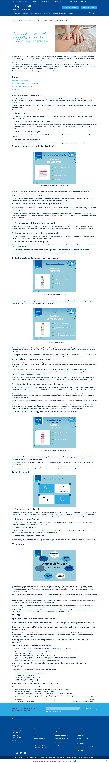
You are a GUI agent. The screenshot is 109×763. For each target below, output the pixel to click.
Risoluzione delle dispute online (85, 747)
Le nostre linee (36, 13)
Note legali (80, 750)
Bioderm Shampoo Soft (18, 348)
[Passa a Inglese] (37, 745)
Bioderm (25, 13)
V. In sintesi (15, 92)
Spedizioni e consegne (61, 735)
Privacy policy (80, 731)
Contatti (72, 13)
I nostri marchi (38, 742)
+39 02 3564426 (92, 1)
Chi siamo (17, 13)
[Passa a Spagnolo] (46, 747)
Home (14, 21)
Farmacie (47, 13)
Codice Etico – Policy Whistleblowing (83, 742)
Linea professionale (39, 738)
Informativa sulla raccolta (40, 761)
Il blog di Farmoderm (59, 13)
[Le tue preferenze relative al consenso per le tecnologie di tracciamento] (106, 760)
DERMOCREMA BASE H (20, 194)
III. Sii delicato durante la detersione (22, 86)
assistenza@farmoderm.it (78, 1)
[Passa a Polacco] (38, 747)
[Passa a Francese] (45, 745)
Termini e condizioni (82, 738)
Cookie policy (80, 735)
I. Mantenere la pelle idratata (20, 80)
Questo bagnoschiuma (18, 462)
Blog (35, 735)
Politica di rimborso (60, 742)
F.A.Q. (56, 731)
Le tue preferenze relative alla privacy (61, 761)
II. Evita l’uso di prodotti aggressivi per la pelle (25, 83)
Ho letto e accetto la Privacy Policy (54, 711)
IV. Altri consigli (16, 89)
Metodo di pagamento (61, 738)
